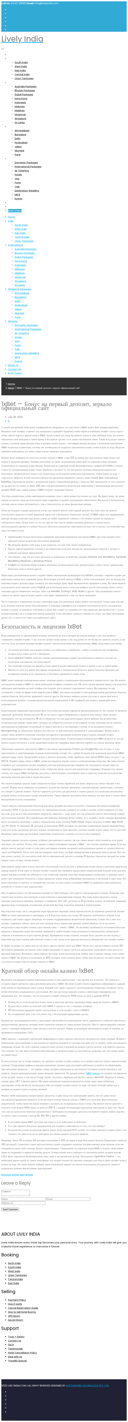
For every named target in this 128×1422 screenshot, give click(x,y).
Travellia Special (17, 1360)
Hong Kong (21, 98)
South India (21, 62)
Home (11, 54)
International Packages (28, 166)
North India (14, 1263)
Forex (18, 182)
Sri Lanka (20, 122)
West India (21, 66)
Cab (17, 186)
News (11, 388)
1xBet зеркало (93, 1073)
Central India (22, 74)
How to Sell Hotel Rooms (22, 1312)
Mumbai (19, 150)
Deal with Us (15, 1356)
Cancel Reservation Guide (23, 1308)
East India (20, 70)
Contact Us (14, 206)
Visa (17, 178)
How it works (15, 1304)
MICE (17, 194)
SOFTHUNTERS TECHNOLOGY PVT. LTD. (87, 1385)
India (11, 58)
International (15, 82)
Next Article (26, 1174)
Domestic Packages (26, 162)
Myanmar (20, 114)
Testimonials (15, 1348)
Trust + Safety (16, 1336)
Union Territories (24, 78)
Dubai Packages (24, 94)
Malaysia (20, 106)
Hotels (18, 174)
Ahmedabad (22, 130)
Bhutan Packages (25, 90)
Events (18, 198)
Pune (17, 154)
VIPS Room (14, 1316)
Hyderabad (21, 142)
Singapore (20, 118)
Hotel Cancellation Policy (22, 1352)
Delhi (17, 138)
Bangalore (20, 134)
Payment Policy (17, 1300)
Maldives (20, 110)
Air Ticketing (22, 170)
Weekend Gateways (19, 126)
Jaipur (18, 146)
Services (13, 158)
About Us (13, 202)
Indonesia (20, 102)
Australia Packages (25, 86)
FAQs (11, 1344)
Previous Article (10, 1174)
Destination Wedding (27, 190)
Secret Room (15, 1320)
